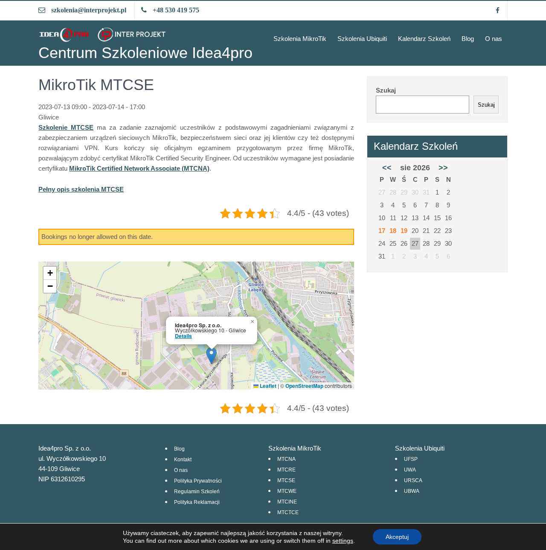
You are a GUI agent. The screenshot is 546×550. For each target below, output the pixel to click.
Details (183, 336)
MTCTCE (288, 512)
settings (342, 540)
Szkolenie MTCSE (65, 127)
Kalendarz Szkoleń (424, 38)
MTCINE (287, 502)
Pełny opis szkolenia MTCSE (81, 189)
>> (443, 167)
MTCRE (286, 470)
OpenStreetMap (304, 386)
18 (392, 230)
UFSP (411, 459)
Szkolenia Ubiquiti (362, 38)
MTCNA (286, 459)
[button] (211, 355)
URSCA (413, 480)
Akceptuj (397, 536)
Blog (468, 38)
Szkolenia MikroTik (299, 38)
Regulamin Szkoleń (197, 492)
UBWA (411, 491)
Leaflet (267, 386)
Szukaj (386, 90)
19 (404, 230)
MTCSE (286, 480)
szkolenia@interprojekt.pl (88, 10)
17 (381, 230)
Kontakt (183, 460)
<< (387, 167)
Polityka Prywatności (198, 481)
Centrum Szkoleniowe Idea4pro (145, 52)
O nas (493, 38)
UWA (410, 470)
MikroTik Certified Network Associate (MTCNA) (139, 168)
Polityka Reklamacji (197, 502)
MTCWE (286, 491)
